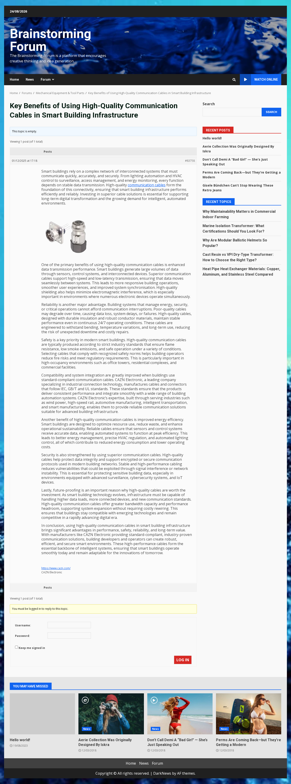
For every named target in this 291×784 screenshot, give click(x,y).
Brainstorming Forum (50, 40)
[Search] (234, 79)
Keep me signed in (32, 648)
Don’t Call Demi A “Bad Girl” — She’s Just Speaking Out (180, 713)
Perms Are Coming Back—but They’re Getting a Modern (248, 713)
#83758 (190, 161)
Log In (182, 659)
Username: (23, 625)
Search (209, 103)
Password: (22, 636)
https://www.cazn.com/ (55, 568)
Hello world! (212, 138)
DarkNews (162, 773)
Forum (46, 79)
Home (14, 79)
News (30, 79)
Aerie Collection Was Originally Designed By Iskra (111, 713)
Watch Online (266, 79)
